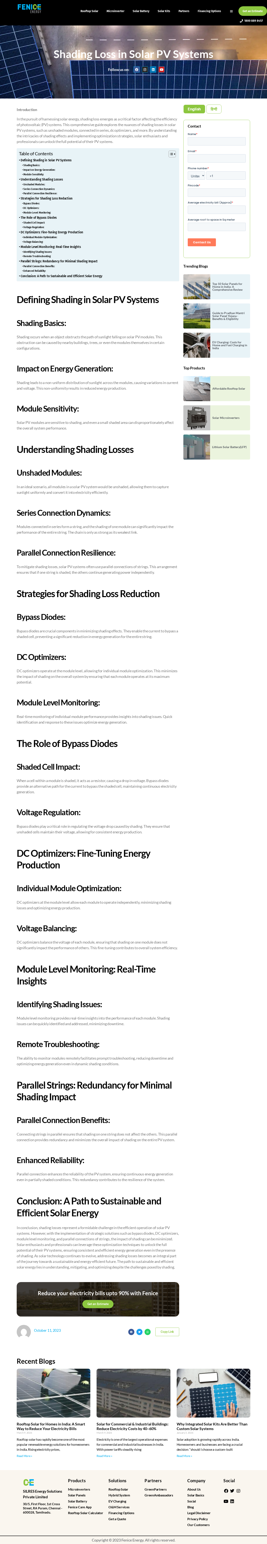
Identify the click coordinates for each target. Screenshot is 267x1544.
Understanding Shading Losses (42, 179)
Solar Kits (164, 11)
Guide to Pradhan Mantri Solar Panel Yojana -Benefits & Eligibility (228, 316)
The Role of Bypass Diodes (39, 218)
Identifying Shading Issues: (37, 251)
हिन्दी (214, 109)
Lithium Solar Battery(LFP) (229, 447)
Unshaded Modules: (34, 184)
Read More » (24, 1456)
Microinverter (115, 11)
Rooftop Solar (89, 11)
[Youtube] (161, 69)
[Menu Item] (231, 11)
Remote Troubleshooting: (37, 256)
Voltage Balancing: (33, 241)
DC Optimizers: (31, 208)
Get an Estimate (253, 11)
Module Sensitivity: (33, 174)
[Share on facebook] (131, 1332)
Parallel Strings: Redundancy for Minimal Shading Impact (59, 261)
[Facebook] (137, 69)
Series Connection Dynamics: (39, 189)
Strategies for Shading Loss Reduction (47, 198)
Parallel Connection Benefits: (39, 266)
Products (77, 1480)
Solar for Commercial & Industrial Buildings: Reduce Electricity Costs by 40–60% (133, 1426)
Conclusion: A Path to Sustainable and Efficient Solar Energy (61, 276)
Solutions (117, 1480)
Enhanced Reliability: (34, 270)
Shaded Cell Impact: (34, 222)
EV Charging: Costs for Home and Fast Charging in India (229, 345)
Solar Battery (141, 11)
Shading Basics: (31, 165)
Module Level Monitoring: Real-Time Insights (51, 247)
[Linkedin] (153, 69)
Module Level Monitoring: (37, 212)
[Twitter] (232, 1491)
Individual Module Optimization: (40, 237)
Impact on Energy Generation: (39, 169)
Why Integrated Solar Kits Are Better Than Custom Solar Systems (212, 1426)
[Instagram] (145, 69)
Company (196, 1480)
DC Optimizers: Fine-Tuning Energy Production (52, 232)
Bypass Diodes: (31, 203)
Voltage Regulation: (33, 227)
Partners (184, 11)
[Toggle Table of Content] (170, 154)
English (194, 109)
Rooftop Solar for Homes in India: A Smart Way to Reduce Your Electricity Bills (51, 1426)
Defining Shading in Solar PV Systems (46, 160)
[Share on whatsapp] (148, 1332)
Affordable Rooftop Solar (228, 388)
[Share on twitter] (139, 1332)
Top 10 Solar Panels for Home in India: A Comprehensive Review (227, 286)
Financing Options (209, 11)
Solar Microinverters (225, 417)
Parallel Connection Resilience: (40, 193)
